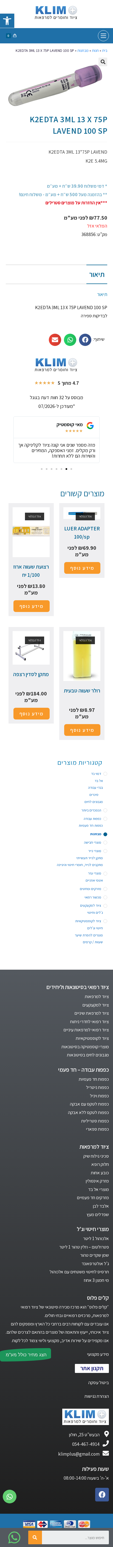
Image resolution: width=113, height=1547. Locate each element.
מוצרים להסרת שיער (89, 935)
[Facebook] (102, 1494)
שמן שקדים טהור (94, 1255)
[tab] (57, 274)
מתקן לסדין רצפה (31, 674)
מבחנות (83, 50)
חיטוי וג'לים (95, 928)
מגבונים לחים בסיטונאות (88, 1055)
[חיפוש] (35, 1537)
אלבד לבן (101, 1206)
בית (104, 50)
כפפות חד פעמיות (91, 825)
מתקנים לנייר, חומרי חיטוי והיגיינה (80, 864)
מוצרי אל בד (98, 1189)
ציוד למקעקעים (90, 905)
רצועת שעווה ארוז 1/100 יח (31, 570)
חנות (95, 50)
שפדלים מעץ (98, 1214)
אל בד (99, 780)
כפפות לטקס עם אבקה (89, 1104)
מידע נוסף (82, 568)
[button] (71, 469)
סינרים (93, 794)
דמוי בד (96, 773)
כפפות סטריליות (95, 1121)
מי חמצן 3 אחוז (96, 1280)
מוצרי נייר (94, 851)
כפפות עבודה (92, 818)
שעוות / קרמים (93, 942)
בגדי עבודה (95, 787)
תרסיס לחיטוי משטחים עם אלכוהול (79, 1272)
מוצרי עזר (94, 873)
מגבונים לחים (93, 801)
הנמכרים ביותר (91, 810)
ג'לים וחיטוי (95, 912)
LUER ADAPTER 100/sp (82, 532)
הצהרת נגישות (96, 1396)
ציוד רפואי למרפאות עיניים (86, 1030)
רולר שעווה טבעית (82, 690)
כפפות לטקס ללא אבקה (88, 1112)
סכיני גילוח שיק (96, 1156)
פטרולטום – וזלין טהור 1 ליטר (84, 1247)
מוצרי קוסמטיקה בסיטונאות (85, 1047)
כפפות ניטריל (97, 1087)
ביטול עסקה (98, 1382)
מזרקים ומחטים (90, 888)
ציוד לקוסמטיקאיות (88, 921)
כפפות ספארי (97, 1129)
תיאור (96, 274)
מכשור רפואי (92, 897)
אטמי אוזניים (94, 880)
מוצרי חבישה (92, 842)
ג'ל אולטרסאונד (95, 1264)
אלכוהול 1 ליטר (96, 1238)
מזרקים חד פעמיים (93, 1197)
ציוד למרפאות (97, 996)
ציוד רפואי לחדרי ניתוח (89, 1022)
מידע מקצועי (98, 1354)
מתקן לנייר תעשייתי (89, 858)
